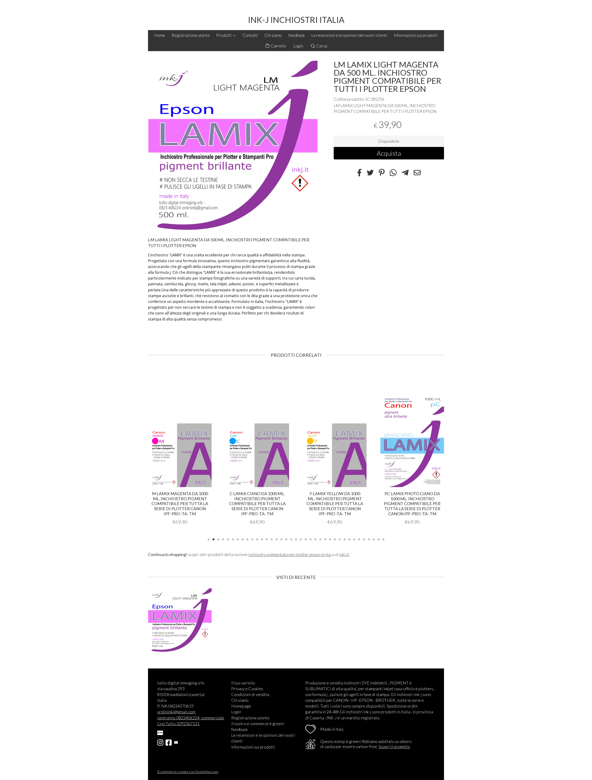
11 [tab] (257, 539)
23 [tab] (315, 539)
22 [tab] (310, 539)
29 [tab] (344, 539)
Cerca (321, 45)
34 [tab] (368, 539)
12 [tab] (262, 539)
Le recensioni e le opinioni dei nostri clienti (349, 35)
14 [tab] (271, 539)
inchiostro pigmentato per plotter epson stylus (289, 554)
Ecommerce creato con (187, 771)
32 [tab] (359, 539)
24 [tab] (320, 539)
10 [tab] (252, 539)
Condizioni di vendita (250, 694)
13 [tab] (266, 539)
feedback (296, 35)
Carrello (278, 45)
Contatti (250, 35)
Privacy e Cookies (247, 688)
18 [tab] (291, 539)
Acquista (389, 153)
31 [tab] (354, 539)
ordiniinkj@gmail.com (176, 711)
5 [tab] (228, 539)
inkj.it (344, 554)
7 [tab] (237, 539)
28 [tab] (339, 539)
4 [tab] (223, 539)
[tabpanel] (180, 448)
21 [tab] (305, 539)
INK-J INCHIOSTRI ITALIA (296, 20)
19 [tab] (296, 539)
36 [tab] (378, 539)
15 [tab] (276, 539)
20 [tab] (300, 539)
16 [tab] (281, 539)
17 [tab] (286, 539)
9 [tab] (247, 539)
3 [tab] (218, 539)
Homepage (241, 706)
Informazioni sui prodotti (416, 35)
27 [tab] (334, 539)
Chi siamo (273, 35)
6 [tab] (232, 539)
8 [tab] (242, 539)
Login (298, 45)
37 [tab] (383, 539)
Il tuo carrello (243, 682)
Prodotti (224, 35)
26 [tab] (330, 539)
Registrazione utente (191, 35)
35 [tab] (373, 539)
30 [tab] (349, 539)
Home (159, 35)
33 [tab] (364, 539)
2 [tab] (213, 539)
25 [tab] (325, 539)
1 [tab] (208, 539)
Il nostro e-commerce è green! (257, 723)
